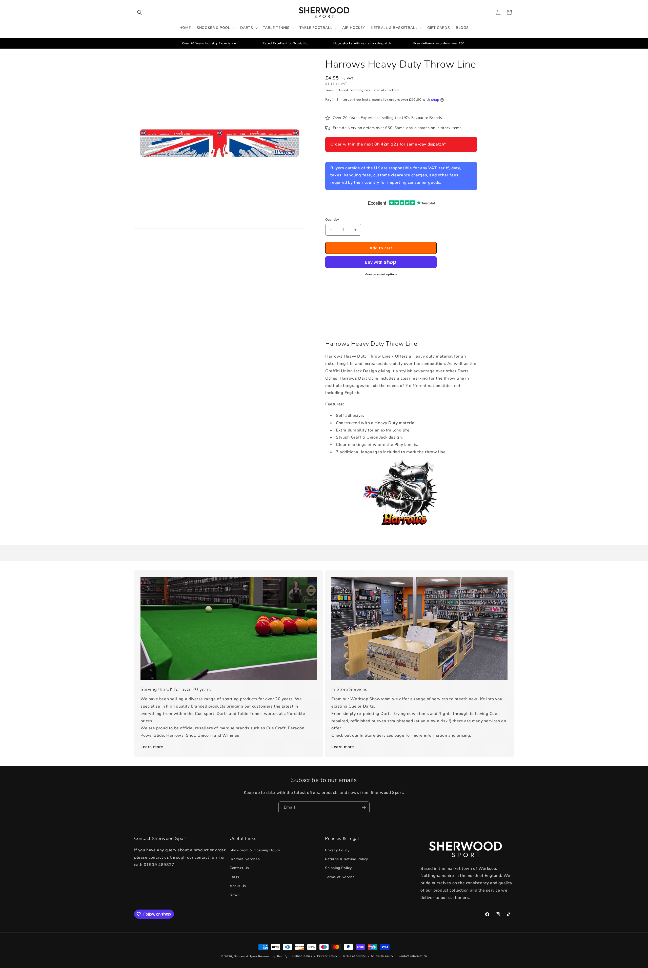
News (234, 894)
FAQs (234, 877)
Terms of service (354, 956)
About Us (238, 885)
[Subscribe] (363, 807)
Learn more (151, 747)
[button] (139, 12)
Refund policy (302, 956)
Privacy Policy (337, 850)
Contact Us (239, 868)
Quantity (332, 219)
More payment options (380, 274)
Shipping (356, 90)
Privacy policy (327, 956)
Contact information (413, 956)
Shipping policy (382, 956)
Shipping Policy (338, 868)
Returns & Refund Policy (346, 859)
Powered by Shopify (273, 956)
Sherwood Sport (245, 956)
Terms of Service (340, 877)
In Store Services (245, 859)
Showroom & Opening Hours (255, 850)
